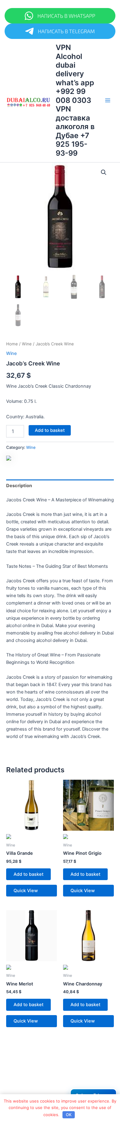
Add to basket (50, 430)
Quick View (26, 890)
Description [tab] (19, 485)
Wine (27, 343)
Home (12, 343)
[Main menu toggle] (108, 100)
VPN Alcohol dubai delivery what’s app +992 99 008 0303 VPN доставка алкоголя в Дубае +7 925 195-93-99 (75, 100)
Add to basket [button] (28, 874)
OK (69, 1114)
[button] (103, 172)
